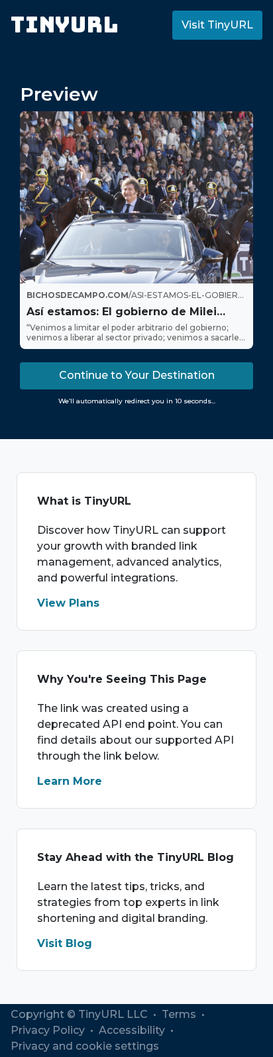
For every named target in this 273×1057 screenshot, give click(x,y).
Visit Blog (64, 943)
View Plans (68, 603)
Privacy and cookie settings (85, 1046)
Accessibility (133, 1030)
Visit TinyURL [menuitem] (217, 25)
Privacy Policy (49, 1030)
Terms (180, 1014)
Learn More (69, 781)
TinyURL (65, 25)
